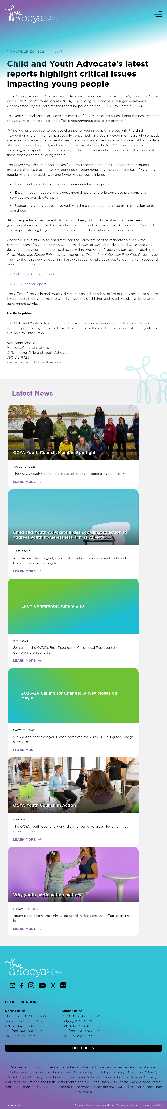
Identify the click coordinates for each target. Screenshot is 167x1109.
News (57, 51)
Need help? (83, 1048)
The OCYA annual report (26, 284)
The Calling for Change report (30, 274)
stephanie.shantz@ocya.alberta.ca (34, 362)
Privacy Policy (12, 1104)
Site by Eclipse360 (152, 1104)
